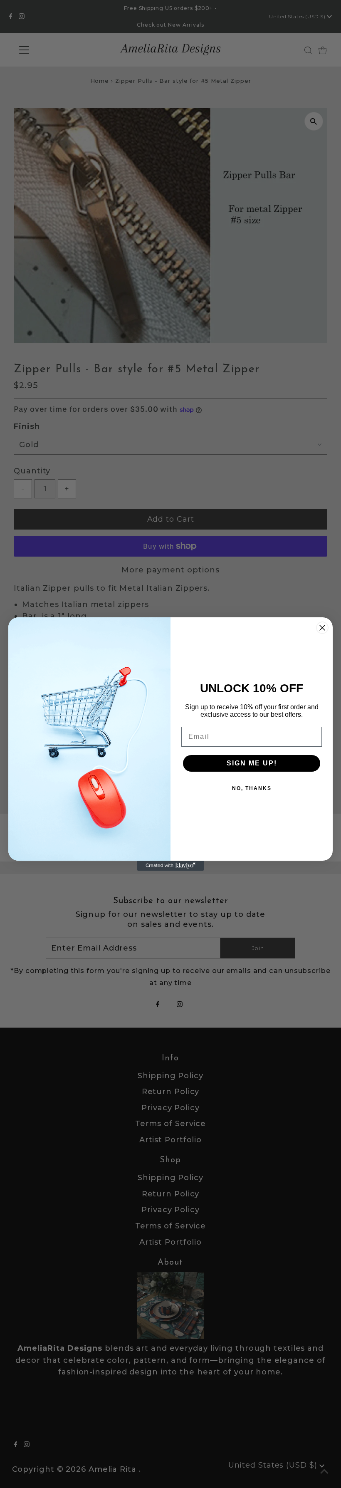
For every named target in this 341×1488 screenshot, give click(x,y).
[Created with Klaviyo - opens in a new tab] (170, 866)
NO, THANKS (252, 788)
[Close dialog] (322, 627)
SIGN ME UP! (252, 763)
